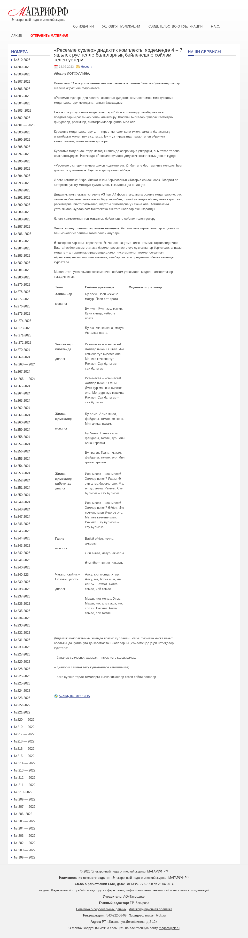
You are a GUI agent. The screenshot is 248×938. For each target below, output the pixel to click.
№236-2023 (22, 603)
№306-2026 (22, 89)
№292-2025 (22, 190)
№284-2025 (22, 248)
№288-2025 (22, 219)
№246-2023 (22, 524)
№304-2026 (22, 103)
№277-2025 (22, 299)
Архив (16, 35)
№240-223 (21, 574)
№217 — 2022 (24, 734)
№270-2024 (22, 350)
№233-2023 (22, 625)
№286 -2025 (22, 234)
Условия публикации (121, 26)
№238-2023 (22, 589)
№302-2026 (22, 118)
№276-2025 (22, 306)
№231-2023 (22, 640)
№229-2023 (22, 661)
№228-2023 (22, 669)
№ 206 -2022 (23, 814)
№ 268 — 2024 (24, 364)
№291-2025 (22, 197)
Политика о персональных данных (101, 909)
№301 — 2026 (24, 125)
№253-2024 (22, 473)
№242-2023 (22, 553)
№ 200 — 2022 (24, 850)
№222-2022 (22, 705)
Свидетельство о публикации (175, 26)
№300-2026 (22, 132)
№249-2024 (22, 502)
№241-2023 (22, 560)
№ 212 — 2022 (24, 777)
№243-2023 (22, 545)
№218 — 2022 (24, 741)
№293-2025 (22, 183)
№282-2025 (22, 263)
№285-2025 (22, 241)
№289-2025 (22, 212)
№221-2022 (22, 712)
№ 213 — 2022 (24, 770)
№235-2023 (22, 611)
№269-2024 (22, 357)
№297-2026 (22, 154)
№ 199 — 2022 (24, 857)
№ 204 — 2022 (24, 828)
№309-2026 (22, 67)
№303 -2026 (22, 110)
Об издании (83, 26)
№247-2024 (22, 516)
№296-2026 (22, 161)
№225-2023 (22, 683)
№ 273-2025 (22, 328)
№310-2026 (22, 60)
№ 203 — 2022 (24, 835)
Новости (87, 66)
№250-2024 (22, 495)
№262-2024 (22, 408)
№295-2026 (22, 168)
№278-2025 (22, 292)
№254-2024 (22, 466)
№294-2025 (22, 176)
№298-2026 (22, 147)
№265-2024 (22, 386)
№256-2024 (22, 451)
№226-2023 (22, 676)
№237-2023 (22, 596)
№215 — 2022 (24, 756)
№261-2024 (22, 415)
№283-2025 (22, 255)
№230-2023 (22, 647)
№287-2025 (22, 226)
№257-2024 (22, 444)
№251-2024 (22, 487)
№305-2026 (22, 96)
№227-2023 (22, 654)
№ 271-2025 (22, 335)
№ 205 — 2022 (24, 821)
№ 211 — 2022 (24, 785)
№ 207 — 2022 (24, 806)
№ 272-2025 (22, 342)
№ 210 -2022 (23, 792)
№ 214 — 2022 (24, 763)
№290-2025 (22, 205)
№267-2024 (22, 371)
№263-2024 (22, 400)
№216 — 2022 (24, 748)
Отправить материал (49, 35)
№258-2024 (22, 437)
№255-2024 (22, 458)
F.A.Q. (215, 26)
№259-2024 (22, 429)
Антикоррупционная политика (150, 909)
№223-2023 (22, 698)
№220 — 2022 (24, 719)
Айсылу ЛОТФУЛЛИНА (74, 696)
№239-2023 (22, 582)
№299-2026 (22, 139)
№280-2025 (22, 277)
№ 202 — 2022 (24, 843)
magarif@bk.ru (155, 915)
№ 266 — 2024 (24, 379)
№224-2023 (22, 690)
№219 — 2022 (24, 727)
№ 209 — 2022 (24, 799)
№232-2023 (22, 632)
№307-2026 (22, 81)
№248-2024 (22, 509)
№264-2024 (22, 393)
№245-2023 (22, 531)
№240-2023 (22, 567)
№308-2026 (22, 74)
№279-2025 (22, 284)
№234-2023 (22, 618)
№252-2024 (22, 480)
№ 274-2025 (22, 321)
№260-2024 (22, 422)
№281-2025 (22, 270)
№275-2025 (22, 313)
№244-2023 (22, 538)
